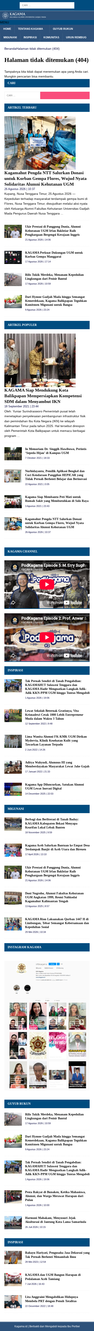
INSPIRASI (15, 670)
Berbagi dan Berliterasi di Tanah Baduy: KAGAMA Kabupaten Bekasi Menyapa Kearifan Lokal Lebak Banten (52, 823)
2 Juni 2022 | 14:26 (35, 749)
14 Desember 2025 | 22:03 (39, 793)
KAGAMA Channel (23, 551)
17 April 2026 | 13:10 (36, 854)
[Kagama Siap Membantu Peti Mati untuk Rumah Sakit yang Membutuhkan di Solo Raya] (13, 501)
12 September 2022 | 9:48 (38, 723)
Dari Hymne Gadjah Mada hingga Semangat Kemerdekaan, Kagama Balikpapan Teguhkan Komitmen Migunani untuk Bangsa (56, 300)
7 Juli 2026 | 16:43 (34, 1284)
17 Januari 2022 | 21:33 (37, 771)
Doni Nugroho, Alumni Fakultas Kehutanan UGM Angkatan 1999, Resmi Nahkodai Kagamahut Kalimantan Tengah (54, 897)
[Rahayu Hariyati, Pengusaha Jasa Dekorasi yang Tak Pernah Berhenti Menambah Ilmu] (13, 1257)
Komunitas (51, 37)
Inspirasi (30, 37)
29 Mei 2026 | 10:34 (35, 932)
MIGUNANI (16, 809)
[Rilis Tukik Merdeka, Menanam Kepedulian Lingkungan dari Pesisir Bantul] (13, 279)
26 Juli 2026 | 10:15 (35, 1227)
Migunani (10, 37)
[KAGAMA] (47, 17)
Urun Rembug (76, 37)
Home (7, 28)
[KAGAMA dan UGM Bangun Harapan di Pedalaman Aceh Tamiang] (13, 1279)
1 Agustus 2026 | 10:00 (37, 1205)
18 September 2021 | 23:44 (21, 406)
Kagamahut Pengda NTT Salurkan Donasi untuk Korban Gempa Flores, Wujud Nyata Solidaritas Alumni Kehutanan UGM (45, 178)
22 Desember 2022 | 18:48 (39, 1306)
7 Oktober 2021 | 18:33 (37, 458)
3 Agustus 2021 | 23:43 (37, 506)
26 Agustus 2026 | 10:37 (19, 189)
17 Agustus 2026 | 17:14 (38, 261)
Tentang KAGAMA (30, 28)
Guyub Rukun (63, 28)
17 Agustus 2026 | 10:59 (38, 283)
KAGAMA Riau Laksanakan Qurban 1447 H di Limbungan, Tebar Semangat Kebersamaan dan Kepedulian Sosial (57, 923)
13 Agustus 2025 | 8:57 (37, 906)
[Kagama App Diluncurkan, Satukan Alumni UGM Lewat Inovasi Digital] (13, 789)
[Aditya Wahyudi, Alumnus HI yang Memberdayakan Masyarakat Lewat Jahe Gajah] (13, 767)
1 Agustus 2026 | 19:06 (37, 697)
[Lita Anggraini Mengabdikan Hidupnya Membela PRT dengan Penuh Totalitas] (13, 1301)
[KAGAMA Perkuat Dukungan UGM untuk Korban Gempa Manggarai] (13, 257)
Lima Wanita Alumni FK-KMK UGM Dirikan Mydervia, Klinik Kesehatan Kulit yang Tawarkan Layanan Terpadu (56, 740)
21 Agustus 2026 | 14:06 (38, 239)
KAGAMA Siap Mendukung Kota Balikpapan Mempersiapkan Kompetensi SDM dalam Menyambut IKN (43, 396)
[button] (4, 22)
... (62, 213)
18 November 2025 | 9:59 (38, 832)
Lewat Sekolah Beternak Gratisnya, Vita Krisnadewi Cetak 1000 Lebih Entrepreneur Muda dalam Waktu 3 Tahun (54, 714)
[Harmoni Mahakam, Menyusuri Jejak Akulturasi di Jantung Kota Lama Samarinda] (13, 1222)
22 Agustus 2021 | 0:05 (37, 484)
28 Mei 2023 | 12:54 (35, 1262)
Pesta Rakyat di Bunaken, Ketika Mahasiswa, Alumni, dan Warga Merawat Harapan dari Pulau (55, 1196)
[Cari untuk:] (47, 5)
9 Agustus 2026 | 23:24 (37, 309)
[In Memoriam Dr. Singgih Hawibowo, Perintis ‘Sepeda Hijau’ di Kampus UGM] (13, 453)
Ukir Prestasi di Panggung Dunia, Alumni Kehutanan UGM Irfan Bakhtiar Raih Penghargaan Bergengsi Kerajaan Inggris (53, 230)
